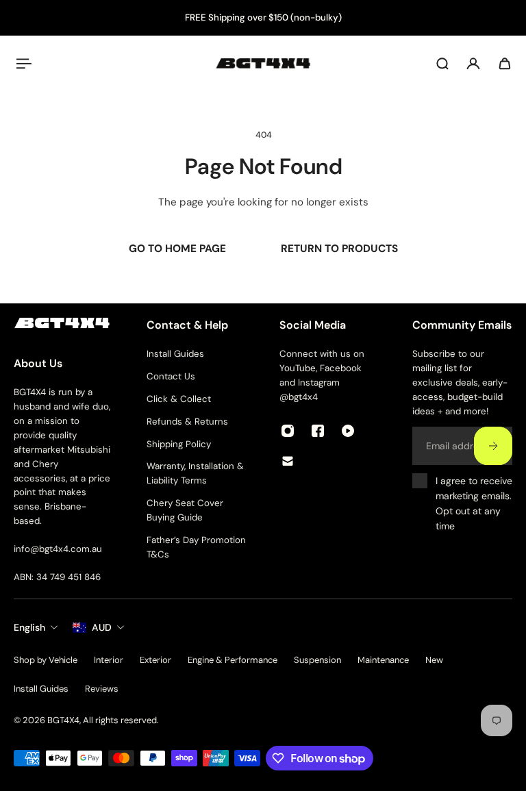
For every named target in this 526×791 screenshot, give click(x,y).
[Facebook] (318, 431)
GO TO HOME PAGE (177, 248)
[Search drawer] (442, 63)
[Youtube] (348, 431)
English (29, 627)
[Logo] (263, 63)
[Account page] (473, 63)
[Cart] (505, 63)
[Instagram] (288, 431)
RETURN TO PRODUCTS (339, 248)
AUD (102, 627)
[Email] (288, 461)
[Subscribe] (493, 446)
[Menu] (22, 63)
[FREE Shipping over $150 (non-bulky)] (263, 18)
